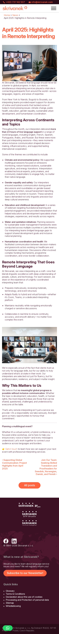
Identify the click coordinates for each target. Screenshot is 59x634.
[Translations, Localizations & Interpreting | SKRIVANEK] (15, 8)
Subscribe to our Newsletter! (25, 573)
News (15, 15)
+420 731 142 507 (15, 2)
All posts (29, 485)
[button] (8, 628)
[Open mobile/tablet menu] (53, 8)
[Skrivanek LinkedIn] (14, 541)
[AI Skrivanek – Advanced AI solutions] (29, 523)
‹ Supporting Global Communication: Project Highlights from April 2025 (14, 464)
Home (7, 15)
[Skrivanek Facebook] (5, 541)
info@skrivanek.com (42, 2)
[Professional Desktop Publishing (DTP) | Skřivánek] (29, 514)
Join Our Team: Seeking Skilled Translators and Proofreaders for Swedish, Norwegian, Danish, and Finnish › (46, 467)
